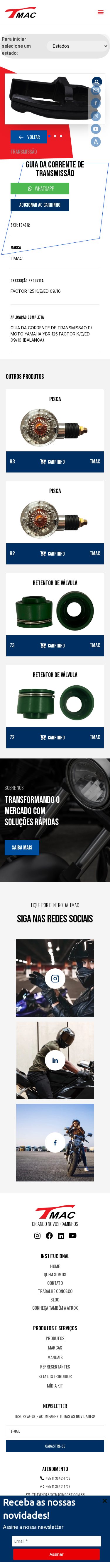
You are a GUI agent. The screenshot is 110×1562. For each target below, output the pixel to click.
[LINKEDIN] (61, 1235)
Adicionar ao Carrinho (39, 205)
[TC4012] (55, 99)
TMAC (17, 258)
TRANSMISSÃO (24, 151)
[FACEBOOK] (49, 1235)
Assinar (56, 1554)
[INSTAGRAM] (37, 1235)
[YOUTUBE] (72, 1235)
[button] (100, 12)
